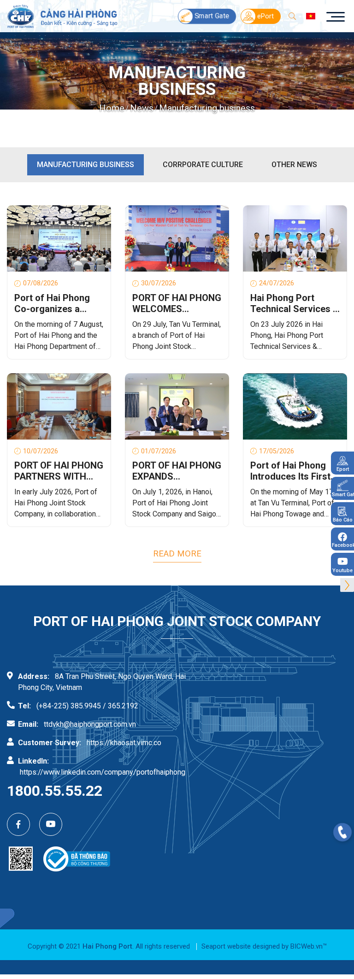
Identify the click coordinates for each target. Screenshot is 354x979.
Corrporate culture (203, 164)
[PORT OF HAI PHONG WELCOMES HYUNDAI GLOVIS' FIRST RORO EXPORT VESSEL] (177, 238)
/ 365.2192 (120, 705)
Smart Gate (212, 16)
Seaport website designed (240, 946)
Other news (294, 164)
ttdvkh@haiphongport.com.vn (90, 724)
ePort (265, 16)
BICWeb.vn (306, 946)
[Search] (292, 16)
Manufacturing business (85, 164)
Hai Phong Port (107, 946)
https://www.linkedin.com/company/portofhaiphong (102, 772)
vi (310, 16)
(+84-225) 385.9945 (68, 705)
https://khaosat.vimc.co (124, 742)
